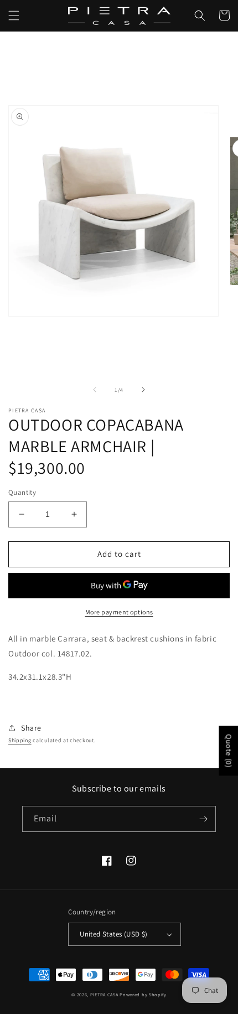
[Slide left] (94, 389)
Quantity (22, 492)
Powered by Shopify (143, 994)
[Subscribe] (203, 819)
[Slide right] (143, 389)
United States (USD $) (113, 934)
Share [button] (31, 728)
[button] (14, 15)
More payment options (119, 612)
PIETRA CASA (104, 994)
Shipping (20, 740)
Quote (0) (229, 750)
